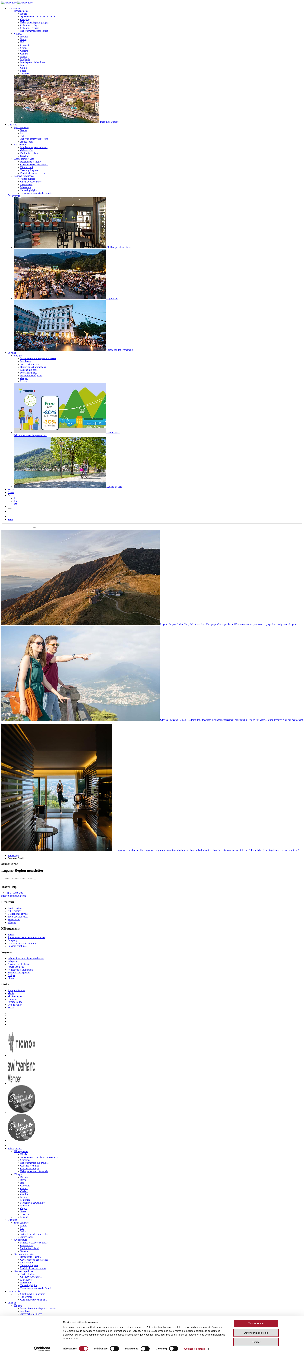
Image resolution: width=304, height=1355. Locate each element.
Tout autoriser (256, 1323)
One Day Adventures (30, 181)
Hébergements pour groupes (34, 22)
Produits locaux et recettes (33, 173)
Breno (23, 39)
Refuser (256, 1342)
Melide (23, 56)
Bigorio (24, 36)
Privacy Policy (15, 1001)
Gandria (24, 53)
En (15, 501)
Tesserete (24, 73)
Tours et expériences (24, 176)
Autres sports (26, 141)
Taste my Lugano (29, 170)
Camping (12, 940)
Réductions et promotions (33, 367)
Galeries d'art (26, 150)
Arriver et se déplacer (31, 364)
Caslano (24, 50)
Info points (13, 961)
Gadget (24, 378)
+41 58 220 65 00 (14, 893)
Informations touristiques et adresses (38, 358)
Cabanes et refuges (29, 25)
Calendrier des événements (33, 1299)
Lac (22, 133)
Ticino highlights (28, 190)
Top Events (26, 1296)
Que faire (12, 124)
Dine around (26, 167)
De (15, 503)
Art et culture (20, 144)
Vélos (23, 136)
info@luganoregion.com (13, 895)
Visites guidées (27, 178)
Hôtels (23, 13)
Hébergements (15, 8)
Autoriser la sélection (256, 1332)
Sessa (23, 70)
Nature (23, 130)
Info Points (25, 361)
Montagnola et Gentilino (32, 62)
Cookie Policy (15, 1004)
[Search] (34, 527)
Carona (24, 48)
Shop (10, 519)
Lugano (24, 1217)
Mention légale (15, 996)
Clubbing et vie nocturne (32, 1294)
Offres (11, 492)
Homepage (13, 855)
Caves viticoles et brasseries (34, 164)
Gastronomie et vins (24, 158)
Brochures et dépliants (31, 375)
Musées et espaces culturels (34, 147)
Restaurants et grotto (30, 161)
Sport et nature (21, 127)
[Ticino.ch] (21, 1055)
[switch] (114, 1348)
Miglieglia (25, 59)
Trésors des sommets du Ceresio (36, 193)
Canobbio (25, 45)
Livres (23, 381)
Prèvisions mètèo (28, 372)
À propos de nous (16, 990)
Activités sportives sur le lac (34, 138)
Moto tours (25, 187)
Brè (22, 42)
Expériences (26, 184)
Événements (14, 196)
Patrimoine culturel (29, 153)
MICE (11, 489)
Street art (24, 156)
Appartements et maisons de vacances (39, 16)
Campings (25, 19)
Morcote (24, 65)
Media (11, 993)
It (14, 498)
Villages (18, 33)
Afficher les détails (194, 1348)
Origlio (23, 68)
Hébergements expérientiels (34, 30)
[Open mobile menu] (10, 511)
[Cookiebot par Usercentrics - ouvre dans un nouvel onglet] (42, 1348)
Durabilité (13, 999)
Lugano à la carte (29, 369)
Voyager (12, 352)
